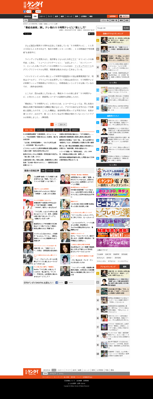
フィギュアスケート (83, 66)
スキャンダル (101, 261)
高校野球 (116, 254)
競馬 (76, 16)
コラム (57, 170)
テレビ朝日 (30, 46)
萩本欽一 (109, 258)
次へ (62, 124)
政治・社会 (28, 130)
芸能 (35, 16)
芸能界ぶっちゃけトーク (77, 233)
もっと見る (113, 82)
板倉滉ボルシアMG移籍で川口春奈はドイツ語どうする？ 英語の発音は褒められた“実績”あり (45, 226)
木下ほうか (111, 261)
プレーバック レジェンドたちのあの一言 (45, 245)
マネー (58, 130)
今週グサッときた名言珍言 (41, 189)
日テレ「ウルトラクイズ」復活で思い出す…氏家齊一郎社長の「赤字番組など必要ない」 (82, 238)
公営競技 (84, 16)
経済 (56, 16)
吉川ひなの (100, 258)
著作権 (73, 377)
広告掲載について (69, 380)
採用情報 (86, 380)
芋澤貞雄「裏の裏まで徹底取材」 (80, 174)
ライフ (50, 16)
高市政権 (124, 254)
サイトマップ (58, 377)
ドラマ (73, 59)
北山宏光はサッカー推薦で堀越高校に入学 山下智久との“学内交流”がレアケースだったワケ (82, 249)
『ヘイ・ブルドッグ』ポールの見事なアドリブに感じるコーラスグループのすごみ (45, 261)
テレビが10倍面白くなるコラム (42, 200)
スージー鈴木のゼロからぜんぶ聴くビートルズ (45, 255)
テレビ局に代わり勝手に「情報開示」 (44, 267)
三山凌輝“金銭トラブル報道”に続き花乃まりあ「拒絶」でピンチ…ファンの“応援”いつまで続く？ (45, 179)
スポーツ (42, 16)
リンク (79, 377)
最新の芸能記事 (31, 170)
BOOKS (75, 130)
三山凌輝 (100, 254)
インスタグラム (123, 261)
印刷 (92, 34)
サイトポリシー (47, 377)
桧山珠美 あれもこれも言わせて (79, 187)
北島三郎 (108, 254)
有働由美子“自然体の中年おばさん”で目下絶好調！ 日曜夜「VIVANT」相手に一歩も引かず (45, 205)
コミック (69, 16)
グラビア (50, 170)
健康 (62, 16)
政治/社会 (28, 16)
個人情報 (66, 377)
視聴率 (66, 76)
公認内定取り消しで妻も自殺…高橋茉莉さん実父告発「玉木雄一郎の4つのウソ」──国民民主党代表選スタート (40, 162)
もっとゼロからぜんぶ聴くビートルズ (81, 212)
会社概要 (79, 380)
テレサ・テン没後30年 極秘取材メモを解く (82, 256)
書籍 (90, 16)
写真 (107, 370)
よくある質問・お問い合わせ (76, 383)
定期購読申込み (87, 377)
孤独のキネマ (74, 201)
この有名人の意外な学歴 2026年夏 (80, 244)
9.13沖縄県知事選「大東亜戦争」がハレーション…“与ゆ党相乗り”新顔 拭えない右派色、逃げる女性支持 (40, 136)
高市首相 (118, 258)
